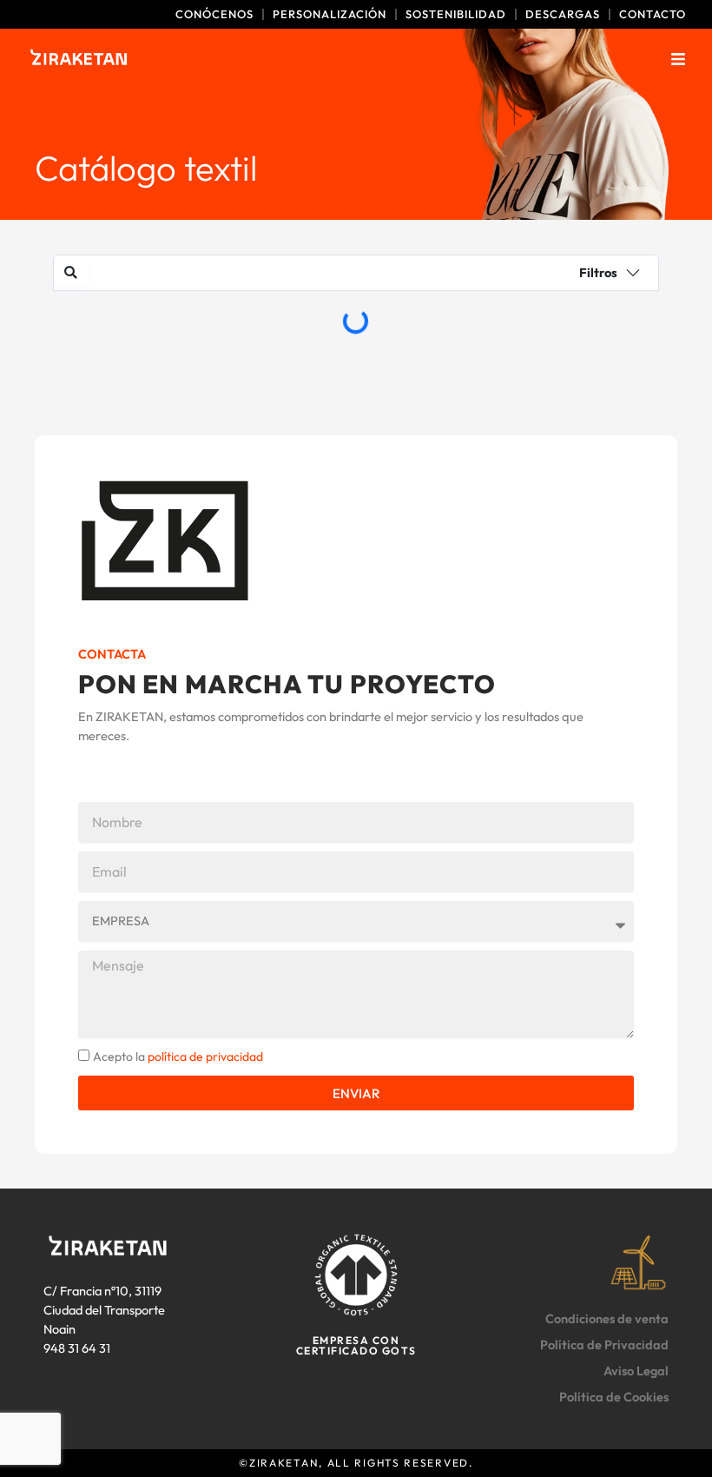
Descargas (562, 14)
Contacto (652, 14)
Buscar (279, 273)
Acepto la (178, 1056)
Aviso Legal (636, 1370)
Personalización (329, 14)
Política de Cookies (614, 1396)
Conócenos (214, 14)
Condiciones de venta (607, 1318)
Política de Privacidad (604, 1344)
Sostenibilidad (455, 14)
